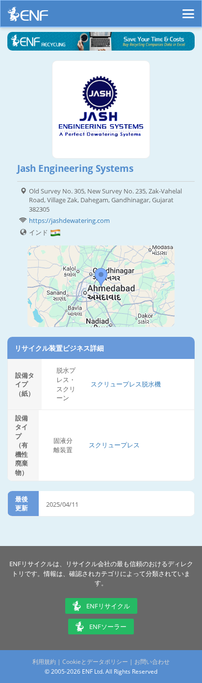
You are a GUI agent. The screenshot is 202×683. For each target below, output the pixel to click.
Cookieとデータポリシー (95, 661)
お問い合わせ (152, 661)
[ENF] (28, 16)
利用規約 (44, 661)
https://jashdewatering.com (69, 220)
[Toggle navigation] (188, 9)
